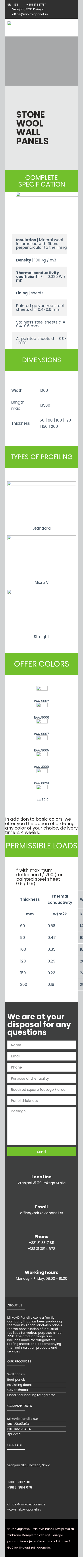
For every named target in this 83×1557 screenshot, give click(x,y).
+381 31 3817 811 (41, 1242)
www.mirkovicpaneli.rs (24, 1509)
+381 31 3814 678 (41, 1248)
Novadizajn (28, 1547)
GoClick (12, 1547)
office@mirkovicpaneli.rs (41, 1212)
